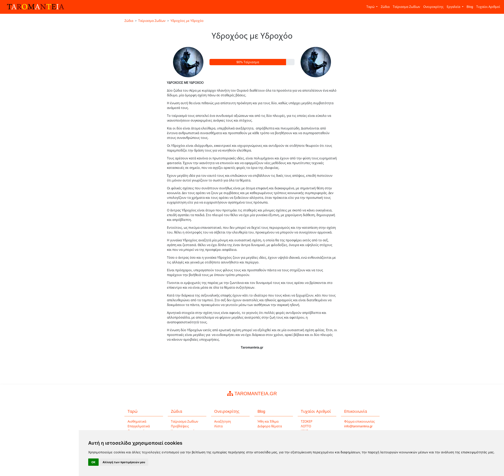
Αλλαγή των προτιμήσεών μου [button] (124, 462)
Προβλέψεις (180, 426)
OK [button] (93, 462)
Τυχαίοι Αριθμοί (488, 6)
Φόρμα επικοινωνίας (359, 421)
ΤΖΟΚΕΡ (306, 421)
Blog (470, 6)
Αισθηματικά (137, 421)
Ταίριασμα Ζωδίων (406, 6)
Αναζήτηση (222, 421)
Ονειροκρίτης (433, 6)
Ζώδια (385, 6)
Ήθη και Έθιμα (268, 421)
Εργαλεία (454, 6)
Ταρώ (370, 6)
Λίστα (218, 426)
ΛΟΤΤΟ (306, 426)
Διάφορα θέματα (270, 426)
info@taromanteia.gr (358, 426)
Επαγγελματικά (139, 426)
